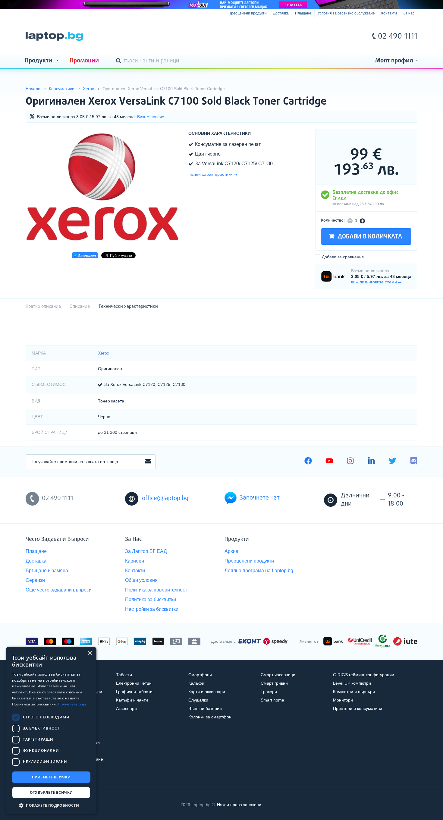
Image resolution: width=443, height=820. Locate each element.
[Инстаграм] (350, 461)
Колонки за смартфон (209, 716)
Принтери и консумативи (357, 708)
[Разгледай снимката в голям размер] (104, 187)
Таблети (124, 674)
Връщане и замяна (47, 570)
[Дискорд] (413, 461)
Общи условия (141, 580)
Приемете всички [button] (51, 777)
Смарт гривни (274, 683)
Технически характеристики (128, 306)
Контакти (389, 13)
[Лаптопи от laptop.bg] (54, 36)
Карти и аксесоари (206, 691)
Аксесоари (126, 708)
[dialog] (51, 730)
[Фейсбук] (308, 461)
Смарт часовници (278, 674)
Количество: (333, 220)
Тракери (269, 691)
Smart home (272, 700)
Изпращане (86, 255)
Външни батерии (205, 708)
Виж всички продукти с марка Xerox (401, 96)
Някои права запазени (239, 804)
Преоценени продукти (247, 13)
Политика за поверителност (156, 589)
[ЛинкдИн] (371, 461)
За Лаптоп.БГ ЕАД (146, 551)
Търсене (119, 61)
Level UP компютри (352, 683)
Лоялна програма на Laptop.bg (259, 570)
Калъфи (196, 683)
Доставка (281, 13)
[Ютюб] (329, 461)
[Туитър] (392, 461)
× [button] (89, 653)
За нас (408, 13)
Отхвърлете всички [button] (51, 792)
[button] (51, 805)
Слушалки (198, 700)
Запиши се (148, 461)
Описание (80, 306)
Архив (231, 551)
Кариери (134, 560)
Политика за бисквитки (150, 599)
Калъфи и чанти (132, 700)
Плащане (303, 13)
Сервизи (35, 580)
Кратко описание (43, 306)
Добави (343, 256)
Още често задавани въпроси (59, 589)
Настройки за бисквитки (151, 609)
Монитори (343, 700)
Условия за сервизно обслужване (346, 13)
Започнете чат (260, 498)
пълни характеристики (210, 174)
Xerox (103, 353)
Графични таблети (134, 691)
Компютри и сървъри (354, 691)
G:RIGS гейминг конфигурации (363, 674)
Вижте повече (150, 116)
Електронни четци (134, 683)
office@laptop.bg (165, 498)
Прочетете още (72, 704)
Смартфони (200, 674)
